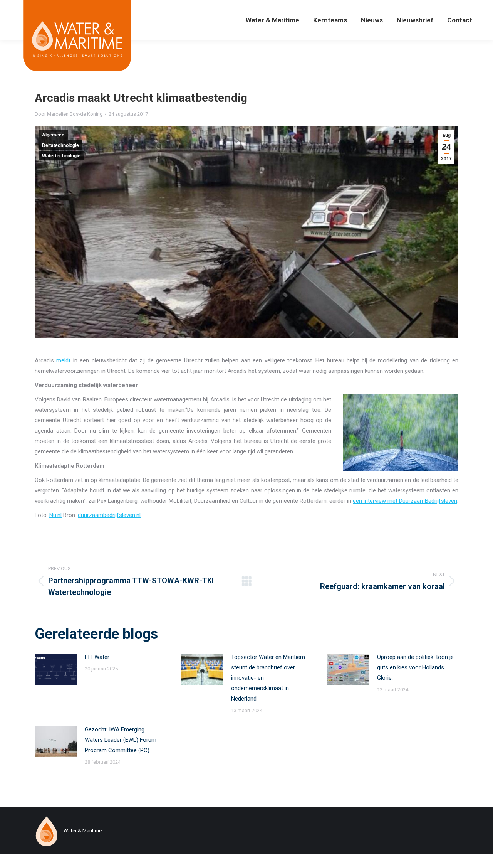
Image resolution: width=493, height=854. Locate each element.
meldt (63, 360)
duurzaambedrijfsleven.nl (109, 515)
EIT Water (97, 657)
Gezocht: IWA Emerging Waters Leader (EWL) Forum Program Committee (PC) (120, 740)
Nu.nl (55, 515)
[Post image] (56, 669)
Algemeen (53, 135)
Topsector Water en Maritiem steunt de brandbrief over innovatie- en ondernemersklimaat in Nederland (268, 678)
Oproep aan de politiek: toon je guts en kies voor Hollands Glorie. (415, 667)
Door (69, 114)
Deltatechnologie (60, 145)
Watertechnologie (61, 155)
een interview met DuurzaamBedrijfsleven (405, 500)
